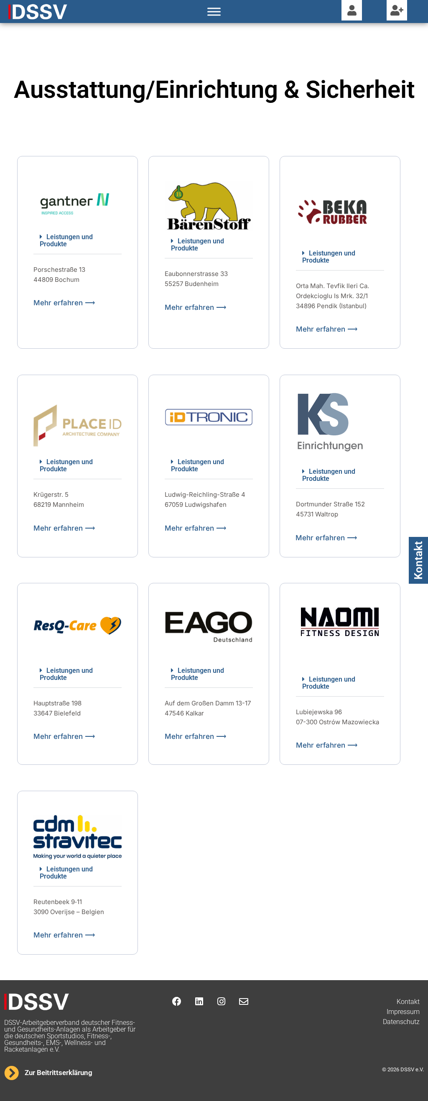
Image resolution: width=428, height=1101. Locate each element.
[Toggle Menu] (214, 11)
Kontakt (418, 560)
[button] (77, 240)
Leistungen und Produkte (66, 240)
